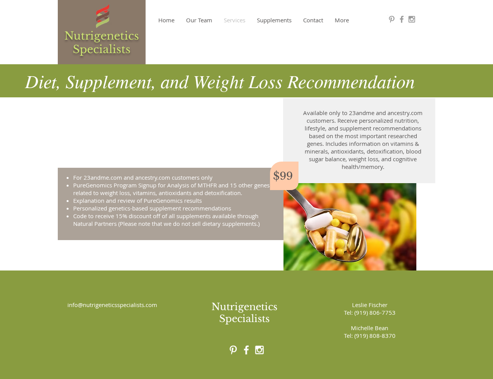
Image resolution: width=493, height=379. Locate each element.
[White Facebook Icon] (246, 350)
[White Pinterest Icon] (233, 350)
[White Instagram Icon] (259, 350)
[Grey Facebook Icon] (401, 19)
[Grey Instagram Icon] (411, 19)
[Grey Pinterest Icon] (391, 19)
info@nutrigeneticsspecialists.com (112, 305)
